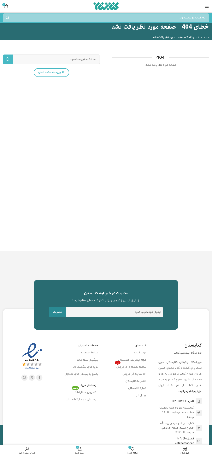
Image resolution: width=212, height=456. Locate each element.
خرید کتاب (140, 352)
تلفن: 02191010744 (182, 401)
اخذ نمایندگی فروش (134, 374)
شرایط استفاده (89, 352)
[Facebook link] (39, 378)
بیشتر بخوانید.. (187, 391)
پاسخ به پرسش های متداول (81, 374)
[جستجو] (7, 17)
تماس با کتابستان (135, 381)
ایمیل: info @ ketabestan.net (184, 441)
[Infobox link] (106, 296)
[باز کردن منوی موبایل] (207, 6)
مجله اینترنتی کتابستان (132, 360)
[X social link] (32, 378)
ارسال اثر (141, 395)
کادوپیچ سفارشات (84, 392)
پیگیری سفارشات (87, 360)
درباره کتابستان (137, 388)
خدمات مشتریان (88, 345)
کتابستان (140, 345)
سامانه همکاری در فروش (131, 366)
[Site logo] (106, 6)
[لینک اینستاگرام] (24, 378)
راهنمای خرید (88, 385)
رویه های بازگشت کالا (85, 367)
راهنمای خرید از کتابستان (81, 399)
